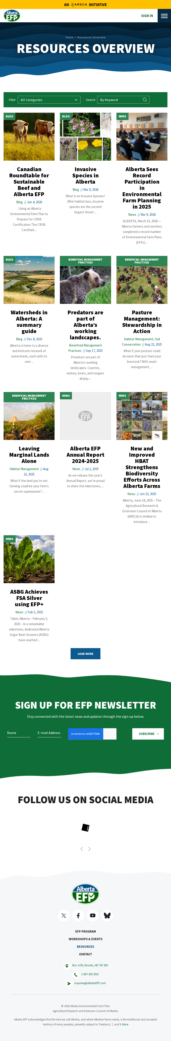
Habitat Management (138, 339)
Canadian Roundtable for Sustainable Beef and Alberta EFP (29, 181)
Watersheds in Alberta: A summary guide (29, 322)
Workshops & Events (85, 939)
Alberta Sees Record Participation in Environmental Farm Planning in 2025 (141, 187)
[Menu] (164, 15)
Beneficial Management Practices (85, 261)
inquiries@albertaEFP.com (90, 983)
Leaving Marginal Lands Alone (29, 455)
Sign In (147, 15)
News (122, 116)
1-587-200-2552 (90, 974)
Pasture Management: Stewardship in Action (142, 322)
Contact (85, 954)
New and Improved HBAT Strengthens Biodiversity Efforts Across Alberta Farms (141, 467)
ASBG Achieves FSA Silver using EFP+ (29, 598)
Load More (85, 653)
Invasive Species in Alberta (85, 175)
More (125, 1024)
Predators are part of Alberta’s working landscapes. (85, 325)
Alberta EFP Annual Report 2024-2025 (85, 455)
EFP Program (85, 931)
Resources (85, 947)
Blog (9, 116)
